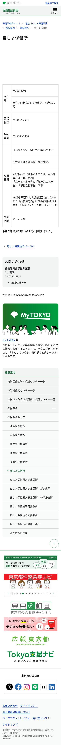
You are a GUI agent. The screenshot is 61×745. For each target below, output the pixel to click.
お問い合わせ (10, 705)
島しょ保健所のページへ (21, 246)
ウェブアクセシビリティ (16, 718)
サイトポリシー (29, 705)
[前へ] (8, 593)
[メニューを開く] (54, 11)
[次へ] (53, 593)
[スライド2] (14, 593)
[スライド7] (29, 593)
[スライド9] (35, 593)
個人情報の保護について (16, 712)
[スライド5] (23, 593)
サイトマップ (10, 724)
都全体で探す (51, 3)
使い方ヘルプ (39, 718)
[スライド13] (46, 593)
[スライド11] (40, 593)
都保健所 (13, 408)
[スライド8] (32, 593)
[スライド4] (20, 593)
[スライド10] (37, 593)
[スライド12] (43, 593)
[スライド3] (17, 593)
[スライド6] (26, 593)
